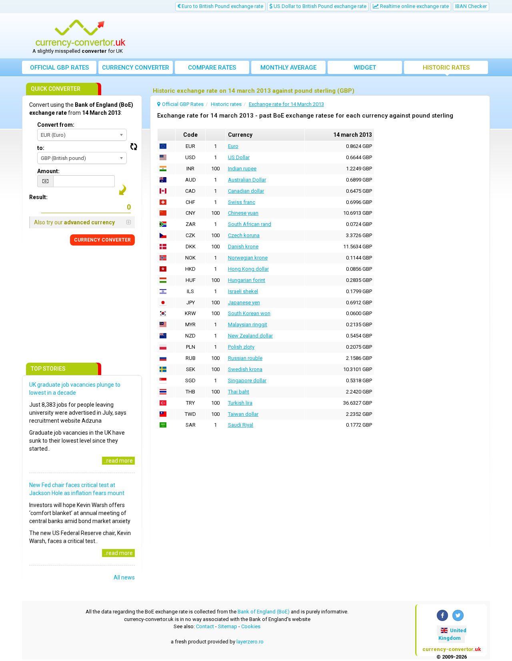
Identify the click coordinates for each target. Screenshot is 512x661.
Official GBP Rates (59, 67)
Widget (365, 67)
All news (124, 577)
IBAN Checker (471, 6)
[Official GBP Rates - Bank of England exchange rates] (80, 33)
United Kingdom (452, 634)
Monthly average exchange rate (288, 69)
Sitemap (227, 626)
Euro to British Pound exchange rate (221, 6)
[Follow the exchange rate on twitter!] (458, 615)
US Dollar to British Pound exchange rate (319, 6)
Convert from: (55, 125)
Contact (205, 626)
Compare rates (212, 67)
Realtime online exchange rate (414, 6)
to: (40, 148)
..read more (118, 460)
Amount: (48, 171)
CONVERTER (102, 240)
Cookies (250, 626)
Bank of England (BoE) (264, 612)
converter (135, 67)
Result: (38, 197)
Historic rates (446, 67)
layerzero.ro (250, 642)
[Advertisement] (314, 36)
